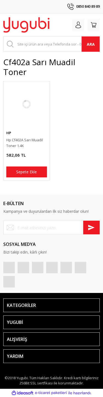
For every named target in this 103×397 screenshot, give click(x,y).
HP (8, 132)
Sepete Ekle (26, 171)
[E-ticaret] (51, 393)
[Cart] (94, 25)
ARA (91, 44)
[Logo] (26, 25)
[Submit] (91, 227)
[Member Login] (78, 25)
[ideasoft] (23, 393)
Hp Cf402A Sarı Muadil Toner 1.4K (24, 142)
